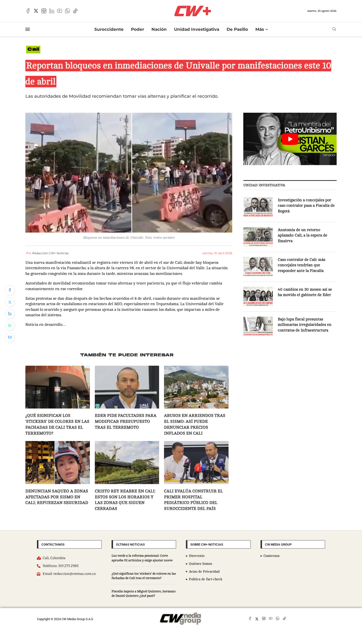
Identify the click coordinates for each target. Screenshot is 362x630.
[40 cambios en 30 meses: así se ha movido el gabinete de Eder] (258, 296)
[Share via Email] (10, 338)
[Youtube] (59, 11)
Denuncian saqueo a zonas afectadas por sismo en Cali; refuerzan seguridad (56, 497)
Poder (137, 29)
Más (259, 29)
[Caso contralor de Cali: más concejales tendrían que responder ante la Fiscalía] (258, 267)
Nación (159, 29)
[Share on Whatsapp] (10, 326)
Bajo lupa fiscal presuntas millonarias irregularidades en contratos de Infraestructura (304, 324)
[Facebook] (28, 11)
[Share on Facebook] (10, 290)
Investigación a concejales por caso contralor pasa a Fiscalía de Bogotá (306, 205)
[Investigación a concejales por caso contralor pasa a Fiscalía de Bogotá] (258, 207)
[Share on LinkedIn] (10, 314)
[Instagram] (44, 11)
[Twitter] (36, 11)
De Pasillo (237, 29)
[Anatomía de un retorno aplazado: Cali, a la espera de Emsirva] (258, 237)
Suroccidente (109, 29)
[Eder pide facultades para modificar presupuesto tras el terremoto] (127, 387)
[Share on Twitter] (10, 302)
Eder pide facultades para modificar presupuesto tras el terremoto (125, 421)
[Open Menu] (27, 29)
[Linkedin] (51, 11)
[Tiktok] (75, 11)
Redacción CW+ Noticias (50, 253)
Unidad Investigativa (196, 29)
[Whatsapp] (67, 11)
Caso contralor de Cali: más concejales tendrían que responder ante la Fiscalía (301, 265)
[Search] (334, 29)
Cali (33, 49)
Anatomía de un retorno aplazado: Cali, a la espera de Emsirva (302, 235)
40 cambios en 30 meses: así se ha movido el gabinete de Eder (305, 292)
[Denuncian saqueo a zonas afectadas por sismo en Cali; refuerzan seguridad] (57, 462)
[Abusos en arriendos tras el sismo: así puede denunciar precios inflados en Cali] (196, 387)
